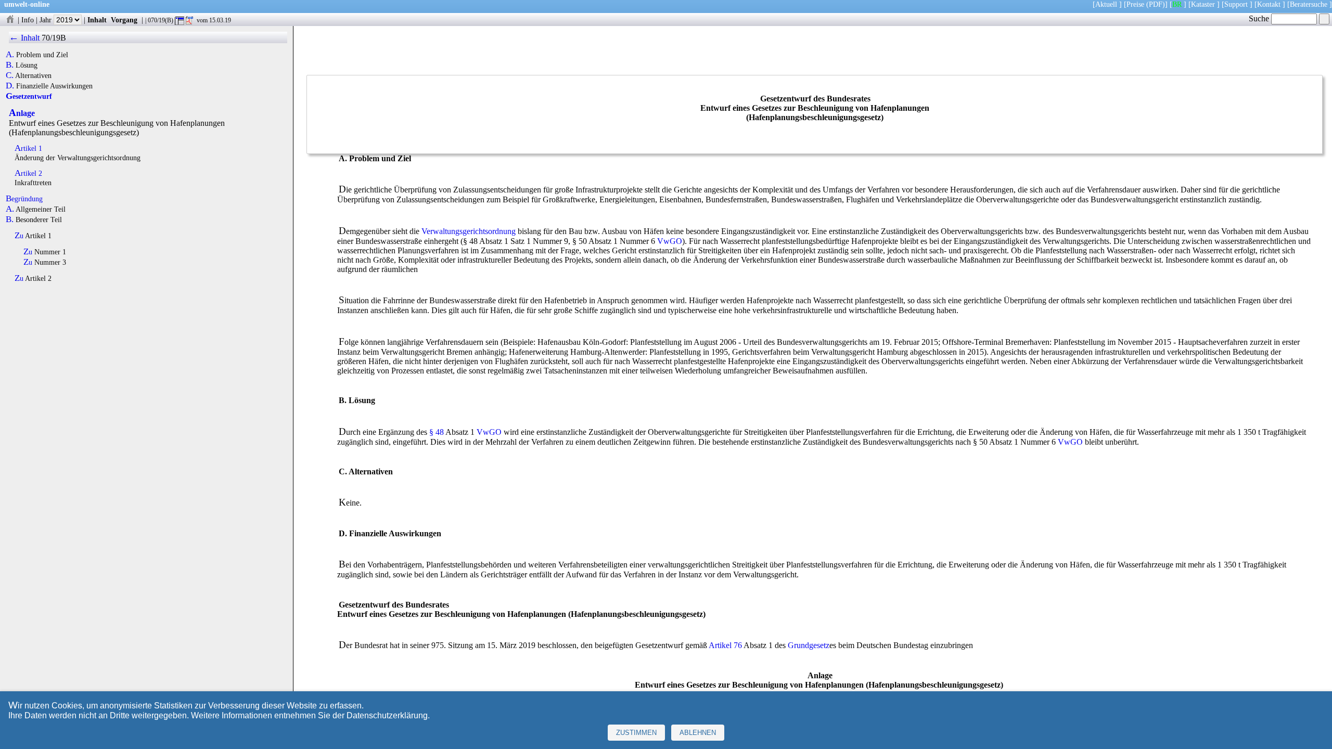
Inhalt (97, 20)
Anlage (22, 113)
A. (10, 54)
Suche (1260, 18)
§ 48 (436, 432)
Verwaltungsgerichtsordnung (468, 231)
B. (10, 65)
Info (27, 20)
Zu (19, 235)
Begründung (24, 199)
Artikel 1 (28, 148)
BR (1177, 4)
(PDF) (1155, 4)
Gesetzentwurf (29, 96)
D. (10, 86)
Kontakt (1268, 4)
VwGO (669, 241)
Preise (1135, 4)
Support (1236, 4)
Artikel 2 (28, 173)
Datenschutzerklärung (387, 715)
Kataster (1203, 4)
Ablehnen (698, 733)
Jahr (47, 20)
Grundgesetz (808, 645)
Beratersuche (1308, 4)
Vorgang (124, 20)
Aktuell (1106, 4)
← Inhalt (24, 37)
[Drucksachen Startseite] (10, 20)
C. (10, 75)
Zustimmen (636, 733)
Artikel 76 (725, 645)
